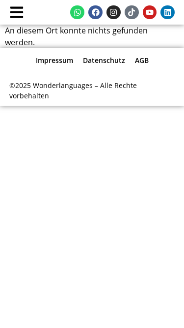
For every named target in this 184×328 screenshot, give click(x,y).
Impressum (54, 60)
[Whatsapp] (77, 12)
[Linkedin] (167, 12)
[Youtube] (150, 12)
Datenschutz (104, 60)
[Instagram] (113, 12)
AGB (142, 60)
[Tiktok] (132, 12)
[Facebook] (95, 12)
